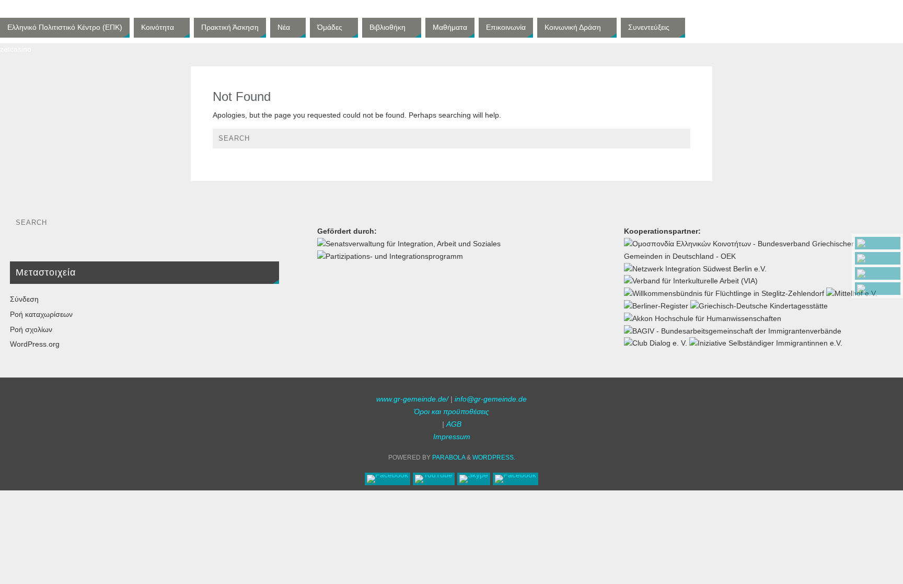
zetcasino (15, 49)
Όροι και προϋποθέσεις (451, 411)
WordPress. (493, 457)
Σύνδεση (24, 299)
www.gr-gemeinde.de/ (412, 399)
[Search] (677, 141)
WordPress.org (35, 344)
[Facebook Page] (877, 243)
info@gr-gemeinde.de (491, 399)
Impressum (451, 436)
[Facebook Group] (877, 288)
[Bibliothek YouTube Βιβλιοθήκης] (877, 258)
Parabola (448, 457)
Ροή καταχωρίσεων (41, 314)
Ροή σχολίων (31, 329)
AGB (453, 424)
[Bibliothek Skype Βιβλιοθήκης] (877, 273)
